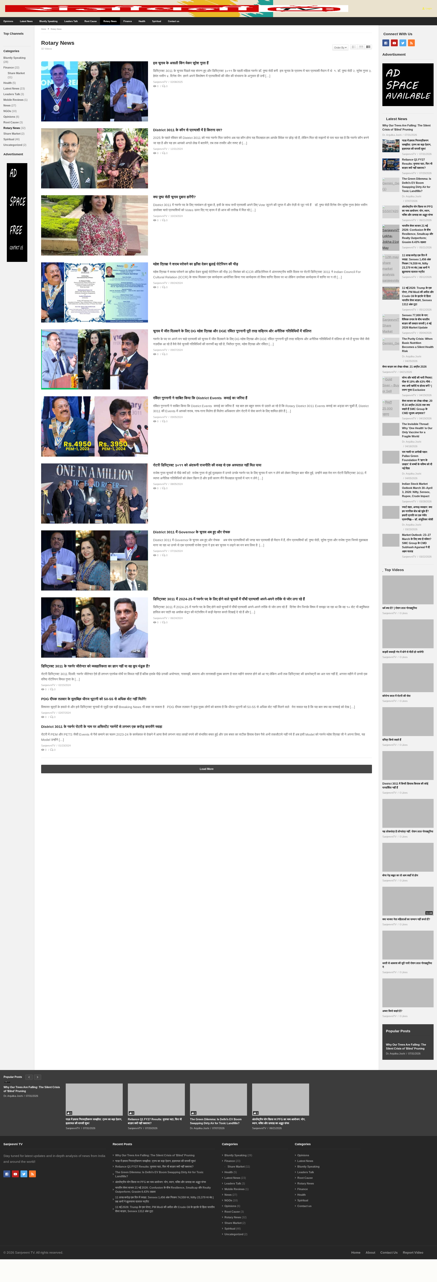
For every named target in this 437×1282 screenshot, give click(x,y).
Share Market (16, 73)
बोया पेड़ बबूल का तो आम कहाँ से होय (400, 886)
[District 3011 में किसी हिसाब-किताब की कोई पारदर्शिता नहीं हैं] (408, 776)
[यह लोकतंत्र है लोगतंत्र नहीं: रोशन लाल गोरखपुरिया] (408, 824)
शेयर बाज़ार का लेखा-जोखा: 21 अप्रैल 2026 (404, 366)
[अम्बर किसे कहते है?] (408, 1004)
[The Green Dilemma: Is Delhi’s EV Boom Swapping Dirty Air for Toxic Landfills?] (390, 185)
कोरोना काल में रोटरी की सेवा (396, 706)
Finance (127, 21)
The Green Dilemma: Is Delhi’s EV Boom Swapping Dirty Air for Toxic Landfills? (216, 1132)
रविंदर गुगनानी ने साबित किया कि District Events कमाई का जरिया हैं (200, 398)
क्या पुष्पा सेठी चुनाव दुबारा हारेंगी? (174, 197)
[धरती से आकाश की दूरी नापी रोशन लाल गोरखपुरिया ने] (408, 956)
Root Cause (90, 21)
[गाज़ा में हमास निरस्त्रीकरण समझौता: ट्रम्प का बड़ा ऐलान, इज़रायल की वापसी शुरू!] (390, 145)
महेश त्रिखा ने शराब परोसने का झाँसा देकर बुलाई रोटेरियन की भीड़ (195, 264)
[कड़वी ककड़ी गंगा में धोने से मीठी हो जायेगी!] (408, 644)
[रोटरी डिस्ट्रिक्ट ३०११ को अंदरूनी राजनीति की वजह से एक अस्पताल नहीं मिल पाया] (94, 493)
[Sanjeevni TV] (17, 261)
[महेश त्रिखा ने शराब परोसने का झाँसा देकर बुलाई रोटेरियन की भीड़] (94, 292)
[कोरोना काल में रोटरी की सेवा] (408, 688)
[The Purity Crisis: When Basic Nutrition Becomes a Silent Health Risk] (390, 344)
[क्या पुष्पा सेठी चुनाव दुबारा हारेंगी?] (94, 225)
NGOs (7, 111)
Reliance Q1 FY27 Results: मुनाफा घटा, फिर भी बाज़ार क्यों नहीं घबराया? (417, 163)
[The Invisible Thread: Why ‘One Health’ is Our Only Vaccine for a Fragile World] (390, 432)
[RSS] (411, 42)
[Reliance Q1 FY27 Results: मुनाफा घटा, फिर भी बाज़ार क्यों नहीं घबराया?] (390, 165)
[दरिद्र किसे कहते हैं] (408, 732)
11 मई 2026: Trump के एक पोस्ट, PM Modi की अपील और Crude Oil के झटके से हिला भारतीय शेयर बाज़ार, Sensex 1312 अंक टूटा (418, 296)
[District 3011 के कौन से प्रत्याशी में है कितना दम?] (94, 158)
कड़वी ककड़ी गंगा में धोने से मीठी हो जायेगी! (403, 663)
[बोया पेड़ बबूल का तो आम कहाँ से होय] (408, 868)
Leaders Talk (71, 21)
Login (428, 8)
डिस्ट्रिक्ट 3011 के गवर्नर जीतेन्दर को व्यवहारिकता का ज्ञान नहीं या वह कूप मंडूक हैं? (95, 666)
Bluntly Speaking (48, 21)
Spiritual (156, 21)
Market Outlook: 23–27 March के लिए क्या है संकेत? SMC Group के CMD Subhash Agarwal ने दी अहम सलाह (416, 543)
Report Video (413, 1263)
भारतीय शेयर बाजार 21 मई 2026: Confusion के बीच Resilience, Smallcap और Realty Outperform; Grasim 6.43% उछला (417, 234)
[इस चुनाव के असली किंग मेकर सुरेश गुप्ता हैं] (94, 91)
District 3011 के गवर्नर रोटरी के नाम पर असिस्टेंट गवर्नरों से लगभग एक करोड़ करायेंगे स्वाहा (101, 727)
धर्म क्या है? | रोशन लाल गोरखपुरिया (399, 619)
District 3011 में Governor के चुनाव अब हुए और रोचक (192, 532)
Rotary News (110, 21)
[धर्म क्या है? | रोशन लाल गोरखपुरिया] (408, 601)
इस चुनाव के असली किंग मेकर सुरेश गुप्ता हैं (180, 63)
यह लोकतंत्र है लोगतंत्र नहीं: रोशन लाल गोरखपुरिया (407, 842)
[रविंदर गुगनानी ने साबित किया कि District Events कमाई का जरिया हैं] (94, 426)
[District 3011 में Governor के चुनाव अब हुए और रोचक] (94, 560)
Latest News (26, 21)
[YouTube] (394, 42)
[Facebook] (385, 42)
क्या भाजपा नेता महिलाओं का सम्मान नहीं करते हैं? (406, 930)
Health (142, 21)
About (370, 1263)
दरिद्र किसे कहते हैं (391, 750)
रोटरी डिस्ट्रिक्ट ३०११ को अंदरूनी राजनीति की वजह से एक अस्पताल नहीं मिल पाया (207, 465)
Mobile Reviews (13, 99)
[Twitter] (402, 42)
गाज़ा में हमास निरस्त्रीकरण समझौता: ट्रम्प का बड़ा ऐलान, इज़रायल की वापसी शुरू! (416, 144)
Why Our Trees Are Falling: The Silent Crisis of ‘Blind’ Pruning (406, 1057)
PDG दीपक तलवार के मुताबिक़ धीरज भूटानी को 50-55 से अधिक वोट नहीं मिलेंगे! (93, 699)
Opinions (8, 21)
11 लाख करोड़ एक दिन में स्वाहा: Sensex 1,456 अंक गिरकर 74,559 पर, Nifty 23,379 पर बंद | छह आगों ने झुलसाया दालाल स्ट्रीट (416, 263)
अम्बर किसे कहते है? (392, 1022)
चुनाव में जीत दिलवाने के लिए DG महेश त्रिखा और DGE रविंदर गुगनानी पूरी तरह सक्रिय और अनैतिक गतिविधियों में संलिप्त (232, 331)
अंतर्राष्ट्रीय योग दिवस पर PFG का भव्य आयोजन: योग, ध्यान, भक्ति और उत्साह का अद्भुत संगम (417, 210)
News (7, 105)
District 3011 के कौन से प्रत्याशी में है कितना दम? (187, 130)
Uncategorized (13, 144)
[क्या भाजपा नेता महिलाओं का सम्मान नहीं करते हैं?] (408, 912)
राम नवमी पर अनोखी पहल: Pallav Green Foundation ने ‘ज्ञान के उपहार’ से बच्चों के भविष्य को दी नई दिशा (417, 460)
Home (356, 1263)
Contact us (173, 21)
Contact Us (389, 1263)
